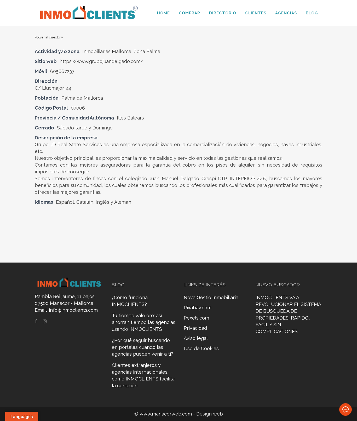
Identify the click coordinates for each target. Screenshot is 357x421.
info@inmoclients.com (73, 310)
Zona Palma (147, 51)
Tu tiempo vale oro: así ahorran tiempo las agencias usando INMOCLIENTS (143, 322)
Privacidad (195, 328)
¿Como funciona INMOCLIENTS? (130, 301)
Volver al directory (49, 37)
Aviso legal (196, 338)
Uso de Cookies (201, 348)
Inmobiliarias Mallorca (106, 51)
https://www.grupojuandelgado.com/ (101, 61)
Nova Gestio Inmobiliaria (211, 297)
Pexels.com (196, 318)
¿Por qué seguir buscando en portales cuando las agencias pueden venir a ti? (142, 347)
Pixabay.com (197, 307)
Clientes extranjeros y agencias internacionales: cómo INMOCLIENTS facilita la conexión (143, 375)
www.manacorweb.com (166, 414)
